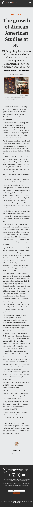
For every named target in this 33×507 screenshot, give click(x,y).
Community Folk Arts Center (13, 198)
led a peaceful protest (20, 162)
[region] (16, 494)
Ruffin (26, 219)
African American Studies (12, 138)
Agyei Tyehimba (8, 248)
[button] (30, 3)
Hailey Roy (25, 71)
